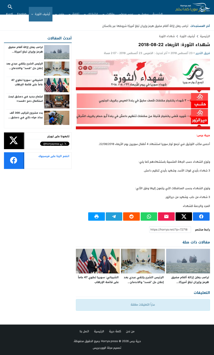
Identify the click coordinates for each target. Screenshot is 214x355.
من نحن (130, 331)
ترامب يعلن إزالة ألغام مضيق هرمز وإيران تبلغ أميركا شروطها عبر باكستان (145, 26)
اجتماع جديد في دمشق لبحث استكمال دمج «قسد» (25, 98)
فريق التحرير (203, 53)
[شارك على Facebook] (201, 216)
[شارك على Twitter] (184, 216)
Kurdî (9, 14)
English (22, 14)
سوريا (145, 14)
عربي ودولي (125, 14)
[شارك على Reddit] (131, 216)
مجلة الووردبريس (102, 347)
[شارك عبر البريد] (166, 216)
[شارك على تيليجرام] (114, 216)
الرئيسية (158, 14)
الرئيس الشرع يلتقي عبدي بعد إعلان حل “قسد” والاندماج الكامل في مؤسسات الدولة (144, 282)
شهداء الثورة (167, 36)
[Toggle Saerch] (10, 7)
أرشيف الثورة (42, 14)
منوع (61, 14)
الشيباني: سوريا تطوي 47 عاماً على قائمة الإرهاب (98, 280)
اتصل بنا (84, 331)
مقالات (110, 14)
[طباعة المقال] (96, 216)
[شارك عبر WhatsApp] (149, 216)
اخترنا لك (93, 14)
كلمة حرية (115, 331)
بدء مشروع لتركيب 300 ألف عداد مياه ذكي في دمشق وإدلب (26, 117)
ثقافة (75, 14)
